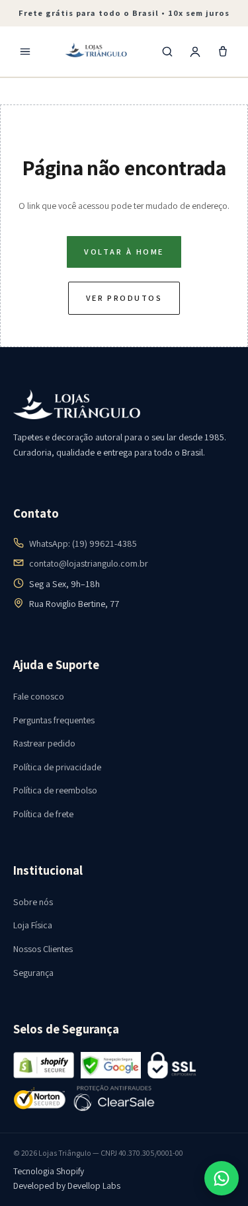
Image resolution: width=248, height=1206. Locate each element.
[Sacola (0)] (223, 51)
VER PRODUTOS (124, 297)
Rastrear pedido (44, 743)
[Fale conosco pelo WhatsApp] (221, 1178)
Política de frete (43, 814)
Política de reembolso (55, 790)
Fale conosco (38, 696)
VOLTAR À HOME (123, 251)
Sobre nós (33, 902)
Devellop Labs (93, 1185)
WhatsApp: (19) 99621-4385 (83, 543)
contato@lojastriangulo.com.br (88, 563)
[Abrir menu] (25, 51)
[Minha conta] (195, 51)
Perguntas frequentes (54, 720)
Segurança (33, 973)
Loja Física (32, 925)
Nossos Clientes (43, 949)
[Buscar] (167, 51)
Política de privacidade (57, 767)
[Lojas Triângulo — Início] (96, 51)
